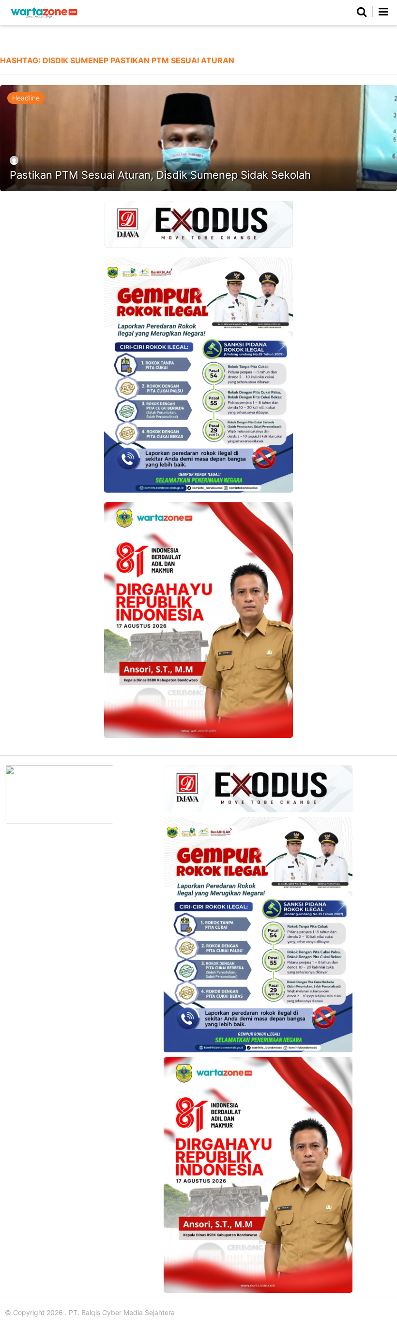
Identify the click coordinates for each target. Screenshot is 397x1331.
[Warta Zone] (44, 18)
